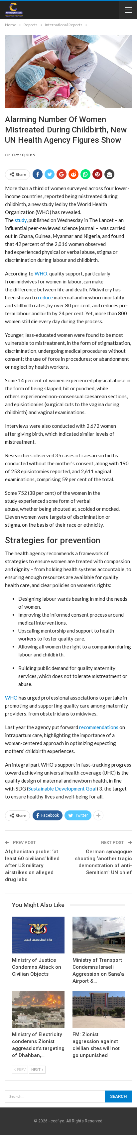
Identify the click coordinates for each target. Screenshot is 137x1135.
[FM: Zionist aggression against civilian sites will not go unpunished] (98, 1009)
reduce (45, 297)
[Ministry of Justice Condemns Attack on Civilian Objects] (38, 935)
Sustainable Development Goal (62, 789)
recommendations (98, 727)
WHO (41, 273)
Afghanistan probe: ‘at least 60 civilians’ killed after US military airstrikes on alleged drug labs (32, 865)
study (21, 220)
